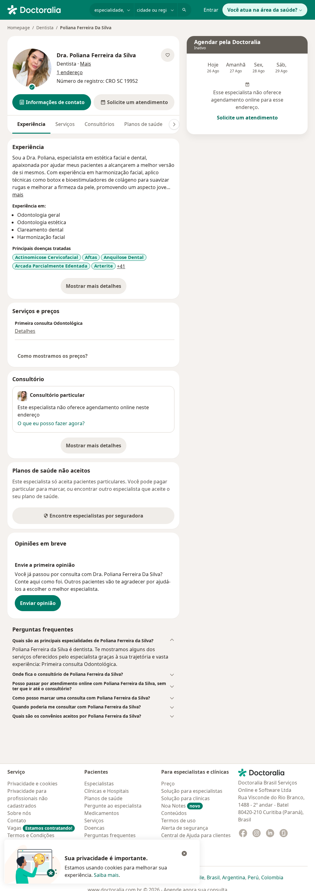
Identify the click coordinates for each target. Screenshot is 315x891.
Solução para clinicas (185, 798)
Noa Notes (180, 805)
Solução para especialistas (191, 791)
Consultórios (99, 124)
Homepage (18, 27)
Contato (16, 820)
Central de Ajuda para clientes (196, 835)
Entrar (211, 9)
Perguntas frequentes (110, 835)
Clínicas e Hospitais (106, 791)
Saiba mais (106, 875)
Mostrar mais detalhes (96, 288)
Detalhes (25, 331)
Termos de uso (178, 820)
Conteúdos (174, 813)
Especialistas (99, 783)
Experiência (31, 124)
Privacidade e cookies (32, 783)
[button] (51, 102)
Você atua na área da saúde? (262, 9)
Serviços (65, 124)
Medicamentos (101, 813)
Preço (168, 783)
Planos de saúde (143, 124)
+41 (121, 266)
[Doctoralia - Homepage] (46, 9)
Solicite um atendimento (247, 117)
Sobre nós (19, 813)
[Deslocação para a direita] (174, 124)
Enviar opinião (38, 603)
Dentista (45, 27)
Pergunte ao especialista (113, 805)
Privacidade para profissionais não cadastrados (27, 798)
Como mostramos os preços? (53, 356)
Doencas (94, 827)
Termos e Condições (30, 835)
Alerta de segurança (184, 827)
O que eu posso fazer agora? (51, 423)
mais (17, 194)
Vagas (39, 827)
